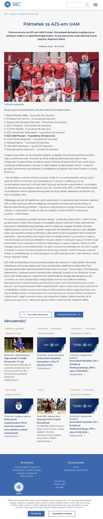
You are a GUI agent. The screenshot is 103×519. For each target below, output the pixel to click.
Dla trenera (43, 329)
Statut (76, 467)
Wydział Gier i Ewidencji (81, 333)
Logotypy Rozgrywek (26, 473)
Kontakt (60, 487)
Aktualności (59, 481)
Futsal (40, 390)
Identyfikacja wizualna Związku (26, 470)
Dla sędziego (10, 390)
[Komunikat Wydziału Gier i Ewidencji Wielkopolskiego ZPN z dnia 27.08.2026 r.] (84, 345)
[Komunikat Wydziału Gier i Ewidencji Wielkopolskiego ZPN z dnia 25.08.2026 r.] (84, 406)
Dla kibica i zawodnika (14, 329)
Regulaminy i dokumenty (76, 470)
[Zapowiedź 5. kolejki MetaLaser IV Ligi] (18, 345)
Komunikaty (56, 329)
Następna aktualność (67, 314)
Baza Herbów (26, 476)
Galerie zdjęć (60, 484)
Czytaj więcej (10, 380)
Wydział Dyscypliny (46, 333)
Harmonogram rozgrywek (26, 467)
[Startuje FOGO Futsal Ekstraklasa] (51, 406)
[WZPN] (12, 4)
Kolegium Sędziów (13, 395)
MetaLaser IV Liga (12, 333)
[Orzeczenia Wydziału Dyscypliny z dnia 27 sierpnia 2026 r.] (51, 345)
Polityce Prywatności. (74, 507)
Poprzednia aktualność (37, 315)
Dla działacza (76, 329)
